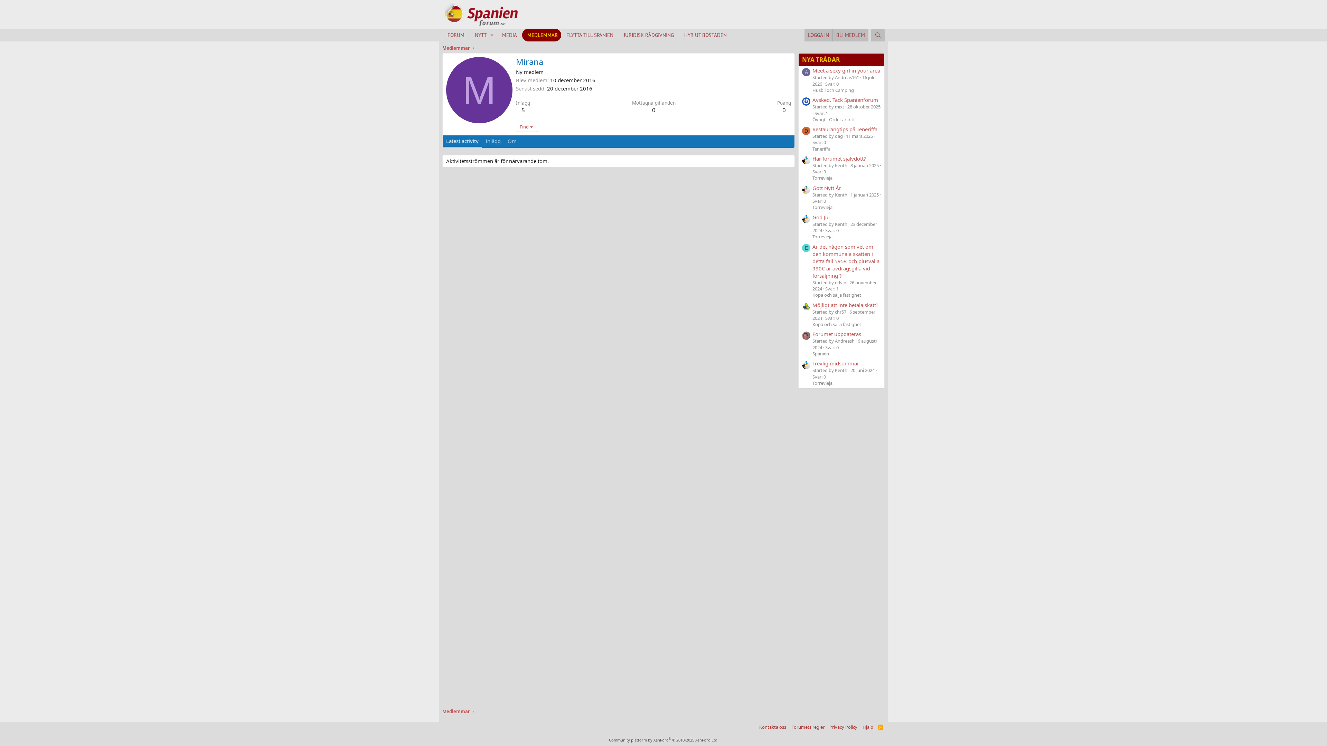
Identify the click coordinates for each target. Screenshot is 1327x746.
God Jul (821, 217)
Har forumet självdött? (839, 158)
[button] (492, 35)
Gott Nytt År (826, 187)
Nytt (481, 35)
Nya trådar (821, 60)
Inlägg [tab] (493, 140)
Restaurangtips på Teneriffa (844, 129)
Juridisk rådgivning (649, 35)
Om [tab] (512, 140)
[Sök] (878, 35)
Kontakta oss (772, 727)
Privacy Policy (843, 727)
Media (509, 35)
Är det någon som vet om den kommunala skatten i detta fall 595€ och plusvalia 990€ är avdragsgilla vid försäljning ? (845, 261)
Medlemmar (542, 35)
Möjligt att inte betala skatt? (845, 305)
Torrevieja (822, 178)
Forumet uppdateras (836, 334)
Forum (456, 35)
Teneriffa (821, 149)
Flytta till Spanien (589, 35)
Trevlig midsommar (835, 363)
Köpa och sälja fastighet (836, 295)
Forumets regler (808, 727)
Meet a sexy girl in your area (846, 70)
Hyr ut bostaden (705, 35)
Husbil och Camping (833, 90)
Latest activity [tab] (462, 140)
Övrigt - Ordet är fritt (833, 119)
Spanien (820, 354)
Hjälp (868, 727)
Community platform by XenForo (663, 740)
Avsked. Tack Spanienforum (845, 99)
